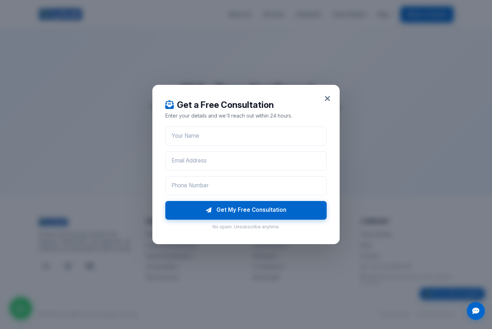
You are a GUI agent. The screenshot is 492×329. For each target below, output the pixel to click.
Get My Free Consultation (251, 209)
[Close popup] (327, 99)
